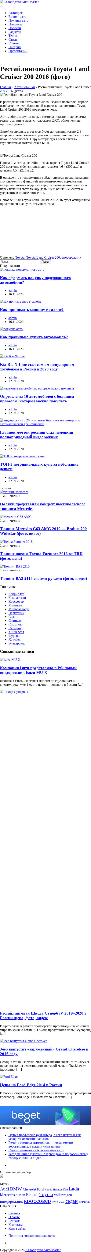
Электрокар (16, 643)
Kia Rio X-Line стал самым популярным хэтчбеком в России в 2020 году (37, 366)
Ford (40, 1189)
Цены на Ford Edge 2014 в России (31, 1085)
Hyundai (57, 1189)
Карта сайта (17, 1228)
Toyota (20, 257)
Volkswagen (63, 1195)
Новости (14, 28)
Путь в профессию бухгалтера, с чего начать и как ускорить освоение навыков (44, 1137)
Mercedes (7, 1195)
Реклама (14, 1221)
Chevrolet (29, 1189)
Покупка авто (18, 20)
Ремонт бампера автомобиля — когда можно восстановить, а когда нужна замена (40, 1144)
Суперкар (15, 628)
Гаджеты (14, 32)
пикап (62, 1202)
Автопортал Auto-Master (43, 1250)
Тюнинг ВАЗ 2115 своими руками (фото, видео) (43, 578)
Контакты (15, 1224)
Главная (14, 1213)
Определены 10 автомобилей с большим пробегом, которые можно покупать (37, 398)
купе (55, 1201)
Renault (32, 1194)
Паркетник (16, 613)
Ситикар (14, 620)
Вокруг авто (17, 16)
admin (12, 290)
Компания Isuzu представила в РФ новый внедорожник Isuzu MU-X (38, 670)
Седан (12, 616)
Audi (4, 1189)
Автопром (15, 13)
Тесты (12, 35)
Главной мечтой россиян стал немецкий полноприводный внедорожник (36, 434)
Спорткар (15, 624)
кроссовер (37, 1200)
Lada (74, 1189)
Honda (48, 1189)
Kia (65, 1189)
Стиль (12, 39)
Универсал (16, 632)
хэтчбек (84, 1201)
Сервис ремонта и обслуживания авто (35, 1150)
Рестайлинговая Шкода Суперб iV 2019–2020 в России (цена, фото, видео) (43, 1015)
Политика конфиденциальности (31, 1235)
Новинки (15, 24)
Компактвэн (17, 597)
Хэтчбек (14, 639)
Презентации (18, 51)
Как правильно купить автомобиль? (34, 337)
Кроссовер (16, 601)
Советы (13, 43)
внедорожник (71, 257)
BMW (16, 1189)
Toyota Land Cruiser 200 (43, 257)
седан (71, 1201)
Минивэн (15, 605)
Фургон (14, 636)
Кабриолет (16, 594)
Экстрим (14, 47)
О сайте (14, 1217)
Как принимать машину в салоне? (32, 309)
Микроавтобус (18, 609)
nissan (20, 1195)
